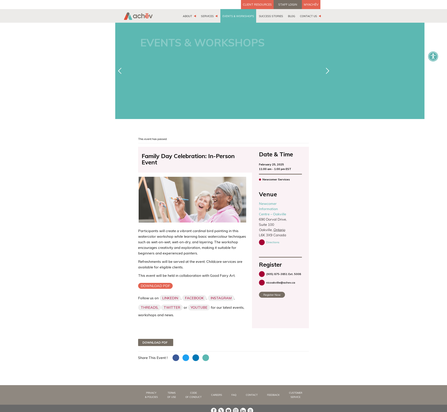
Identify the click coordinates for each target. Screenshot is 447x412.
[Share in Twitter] (185, 357)
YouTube (199, 307)
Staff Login (287, 4)
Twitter (172, 307)
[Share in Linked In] (195, 357)
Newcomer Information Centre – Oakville (272, 208)
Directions (272, 242)
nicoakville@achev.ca (280, 282)
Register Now (272, 294)
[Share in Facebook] (176, 357)
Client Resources (257, 4)
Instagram (221, 298)
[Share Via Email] (205, 357)
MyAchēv (311, 4)
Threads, (149, 307)
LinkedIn (170, 298)
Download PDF (155, 286)
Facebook (194, 298)
